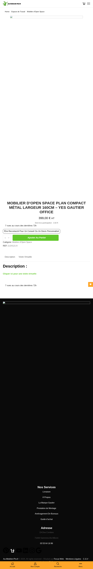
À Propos (46, 497)
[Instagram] (32, 550)
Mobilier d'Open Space (35, 12)
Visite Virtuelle (25, 257)
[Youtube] (19, 550)
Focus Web (59, 559)
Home (7, 12)
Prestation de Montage (46, 508)
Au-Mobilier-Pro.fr (10, 559)
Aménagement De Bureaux (46, 514)
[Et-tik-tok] (12, 550)
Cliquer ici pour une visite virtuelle (19, 274)
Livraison (46, 492)
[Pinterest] (6, 550)
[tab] (10, 256)
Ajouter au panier (37, 237)
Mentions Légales (73, 559)
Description (10, 257)
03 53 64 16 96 (46, 543)
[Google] (39, 550)
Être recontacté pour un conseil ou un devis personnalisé (31, 231)
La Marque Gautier (46, 503)
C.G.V (85, 559)
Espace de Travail (18, 12)
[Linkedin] (26, 550)
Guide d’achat (47, 519)
